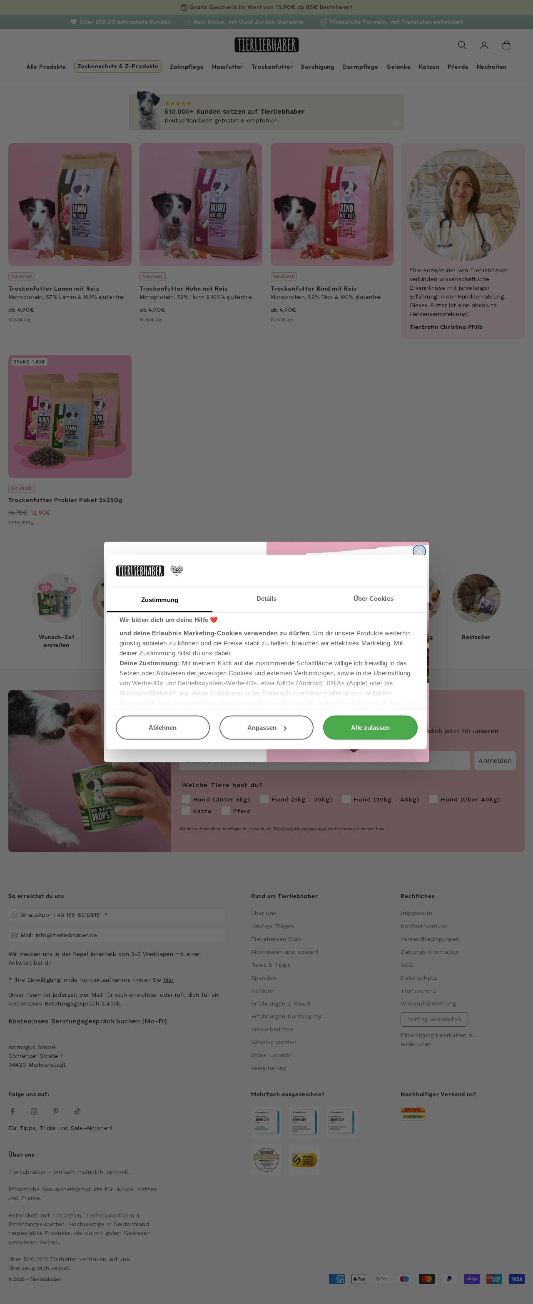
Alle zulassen (370, 727)
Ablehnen (163, 727)
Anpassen (261, 727)
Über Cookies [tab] (374, 598)
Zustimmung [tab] (159, 599)
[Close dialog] (419, 551)
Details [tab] (267, 598)
